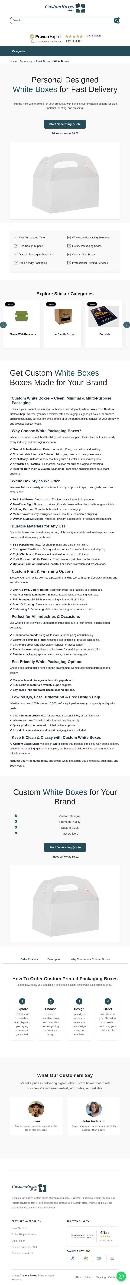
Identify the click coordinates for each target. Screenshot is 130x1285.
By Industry (26, 61)
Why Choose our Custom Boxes (90, 959)
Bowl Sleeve (19, 1228)
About (78, 1277)
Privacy (89, 1277)
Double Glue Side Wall (24, 1247)
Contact (112, 1277)
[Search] (116, 20)
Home (13, 61)
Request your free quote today (29, 760)
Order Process (29, 959)
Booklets (104, 334)
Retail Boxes (43, 61)
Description (54, 959)
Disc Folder (18, 1240)
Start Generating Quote (65, 124)
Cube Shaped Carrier (24, 1234)
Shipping (101, 1277)
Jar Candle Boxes (64, 334)
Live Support (93, 35)
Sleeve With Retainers (23, 334)
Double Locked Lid (22, 1253)
